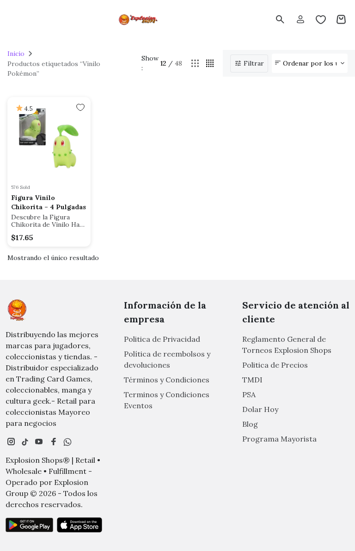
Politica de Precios (275, 364)
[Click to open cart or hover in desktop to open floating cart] (341, 19)
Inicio (15, 53)
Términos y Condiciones (166, 379)
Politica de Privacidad (162, 339)
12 (163, 63)
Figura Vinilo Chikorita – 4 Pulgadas (48, 202)
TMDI (252, 379)
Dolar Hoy (260, 409)
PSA (249, 394)
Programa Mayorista (279, 438)
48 (178, 63)
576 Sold (20, 187)
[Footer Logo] (17, 309)
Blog (250, 424)
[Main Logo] (138, 19)
